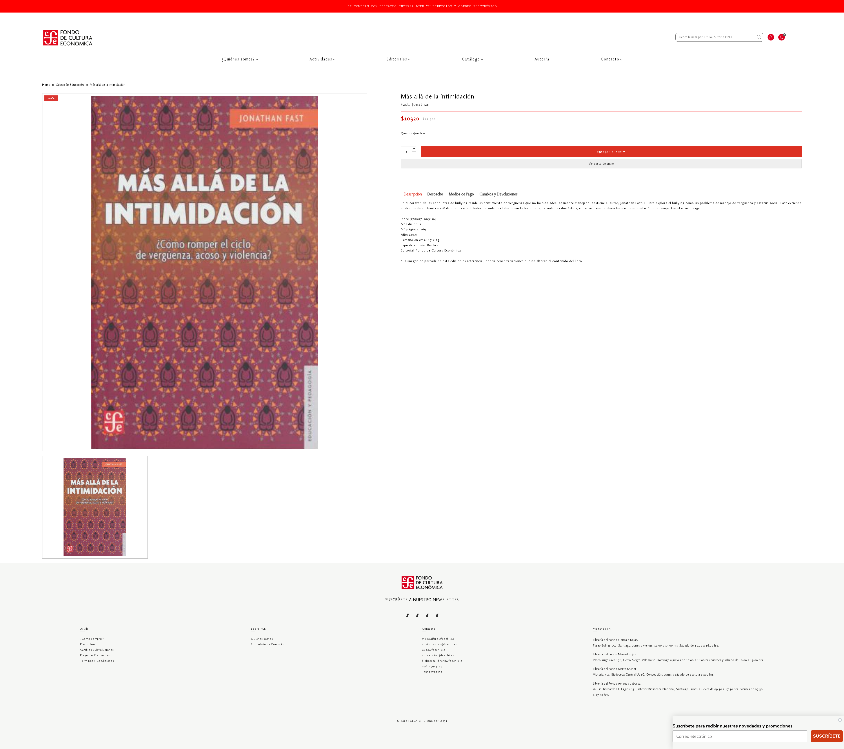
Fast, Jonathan (415, 104)
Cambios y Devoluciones (499, 194)
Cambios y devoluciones (97, 650)
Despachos (87, 644)
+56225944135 (432, 666)
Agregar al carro (611, 151)
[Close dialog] (840, 720)
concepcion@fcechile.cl (439, 655)
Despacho (435, 194)
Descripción (413, 194)
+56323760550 (432, 672)
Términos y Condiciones (97, 661)
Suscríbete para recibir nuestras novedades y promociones (733, 726)
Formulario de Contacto (267, 644)
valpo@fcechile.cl (434, 650)
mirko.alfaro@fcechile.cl (438, 639)
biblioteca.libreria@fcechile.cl (442, 661)
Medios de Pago (461, 194)
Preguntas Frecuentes (95, 655)
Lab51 (443, 721)
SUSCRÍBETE (826, 736)
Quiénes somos (262, 639)
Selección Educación (70, 85)
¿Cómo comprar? (92, 639)
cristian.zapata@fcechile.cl (440, 644)
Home (46, 85)
